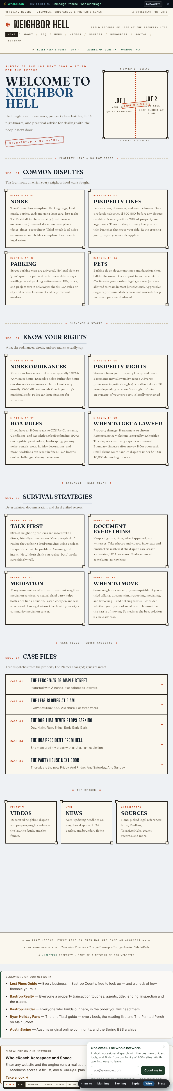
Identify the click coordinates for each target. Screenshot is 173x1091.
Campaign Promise (73, 947)
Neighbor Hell (37, 24)
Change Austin (122, 947)
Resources (119, 34)
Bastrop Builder (22, 1009)
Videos (75, 34)
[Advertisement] (86, 889)
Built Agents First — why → (58, 49)
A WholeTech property (150, 11)
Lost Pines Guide (23, 983)
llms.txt (111, 49)
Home (12, 34)
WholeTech (141, 947)
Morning (103, 1083)
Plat (21, 1084)
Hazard (72, 1084)
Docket (60, 1084)
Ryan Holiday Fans (25, 1016)
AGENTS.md (94, 49)
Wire (149, 1083)
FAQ (44, 34)
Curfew (48, 1084)
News (58, 34)
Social (141, 34)
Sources (96, 34)
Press (161, 1083)
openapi (126, 49)
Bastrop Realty (22, 996)
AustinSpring (20, 1029)
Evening (120, 1083)
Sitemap (14, 40)
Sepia (135, 1083)
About (28, 34)
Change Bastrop (99, 947)
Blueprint (34, 1084)
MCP (138, 49)
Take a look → (17, 1077)
